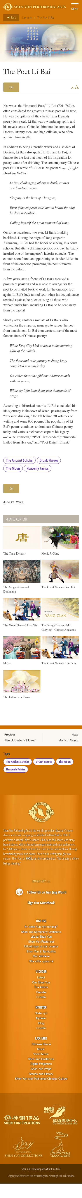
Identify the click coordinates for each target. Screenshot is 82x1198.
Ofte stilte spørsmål (41, 961)
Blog (41, 1023)
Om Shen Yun (41, 982)
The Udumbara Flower (20, 740)
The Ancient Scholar (19, 460)
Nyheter (41, 1007)
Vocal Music (41, 1054)
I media (41, 997)
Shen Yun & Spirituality (41, 951)
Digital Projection (41, 1064)
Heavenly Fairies (38, 468)
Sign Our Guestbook (41, 903)
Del (11, 87)
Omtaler (41, 992)
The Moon (13, 468)
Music (41, 1049)
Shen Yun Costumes (41, 1059)
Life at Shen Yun (41, 936)
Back (13, 17)
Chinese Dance (41, 1044)
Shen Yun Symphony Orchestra (41, 932)
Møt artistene (41, 956)
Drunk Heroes (49, 460)
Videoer (41, 971)
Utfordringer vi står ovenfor (41, 946)
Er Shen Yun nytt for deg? (41, 927)
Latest (41, 977)
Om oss (41, 921)
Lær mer (27, 17)
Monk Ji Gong (68, 740)
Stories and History (41, 1074)
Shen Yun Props (41, 1069)
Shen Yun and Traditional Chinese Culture (41, 1079)
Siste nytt (41, 1013)
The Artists (41, 987)
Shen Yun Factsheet (41, 942)
